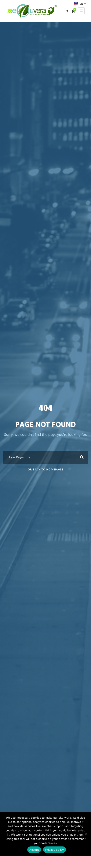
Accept (34, 849)
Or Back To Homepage (45, 469)
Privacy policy (54, 849)
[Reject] (86, 834)
